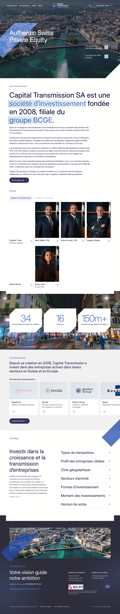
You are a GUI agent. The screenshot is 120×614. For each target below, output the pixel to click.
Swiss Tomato (106, 606)
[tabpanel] (60, 245)
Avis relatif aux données (62, 606)
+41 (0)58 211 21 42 (33, 584)
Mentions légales (46, 606)
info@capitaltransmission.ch (24, 588)
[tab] (20, 197)
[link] (23, 398)
